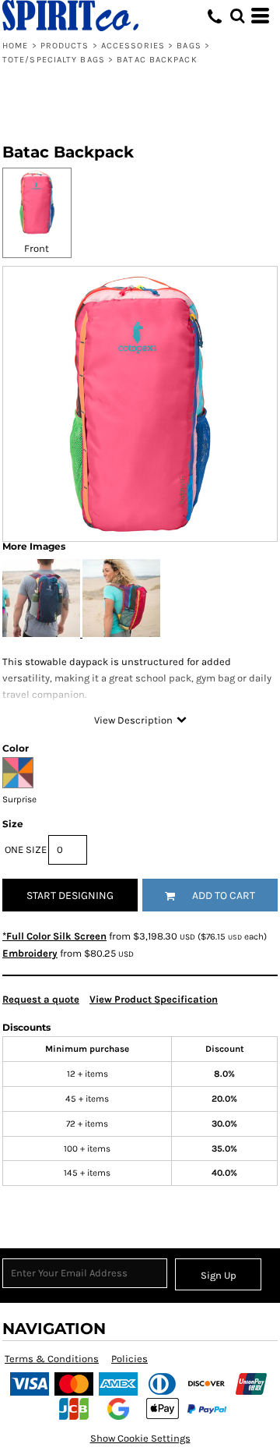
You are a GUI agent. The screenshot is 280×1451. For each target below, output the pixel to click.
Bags (189, 46)
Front (36, 248)
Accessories (133, 46)
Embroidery (30, 953)
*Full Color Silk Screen (54, 936)
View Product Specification (153, 999)
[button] (237, 15)
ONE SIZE (26, 849)
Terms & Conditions (52, 1358)
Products (64, 46)
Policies (129, 1358)
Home (15, 46)
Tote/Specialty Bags (53, 60)
